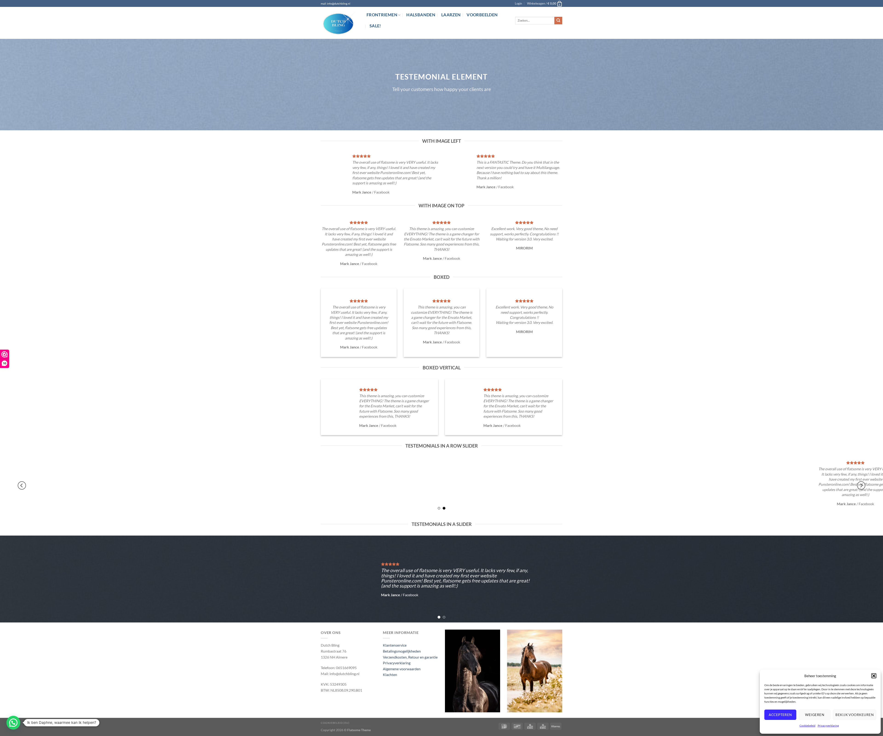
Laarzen (451, 14)
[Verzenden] (558, 21)
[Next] (861, 485)
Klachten (390, 674)
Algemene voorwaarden (402, 669)
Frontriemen (382, 14)
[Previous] (22, 485)
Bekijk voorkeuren (854, 715)
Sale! (375, 25)
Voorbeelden (482, 14)
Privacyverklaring (828, 725)
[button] (874, 675)
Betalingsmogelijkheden (402, 651)
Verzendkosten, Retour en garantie (410, 657)
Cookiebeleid (807, 725)
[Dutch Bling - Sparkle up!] (340, 23)
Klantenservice (395, 645)
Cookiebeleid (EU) (335, 723)
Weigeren (814, 715)
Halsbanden (420, 14)
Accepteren (780, 715)
